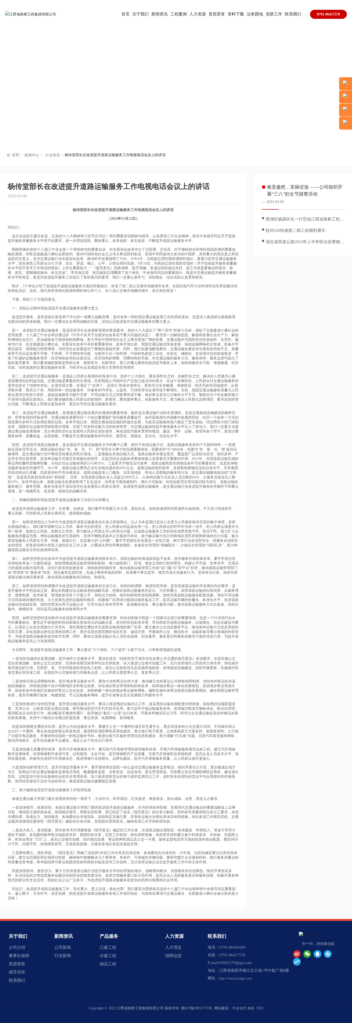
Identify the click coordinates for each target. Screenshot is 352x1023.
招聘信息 (173, 955)
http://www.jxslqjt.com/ (235, 978)
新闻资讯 (63, 936)
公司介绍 (17, 947)
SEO (259, 1008)
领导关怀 (17, 972)
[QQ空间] (328, 954)
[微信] (307, 954)
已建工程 (108, 947)
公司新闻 (62, 947)
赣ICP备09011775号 (196, 1008)
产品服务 (109, 936)
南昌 (251, 1008)
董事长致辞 (19, 955)
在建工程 (108, 955)
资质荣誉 (17, 964)
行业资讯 (52, 155)
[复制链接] (297, 962)
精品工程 (108, 964)
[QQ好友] (317, 954)
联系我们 (17, 980)
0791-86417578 (328, 14)
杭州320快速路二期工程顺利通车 (295, 230)
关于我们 (18, 936)
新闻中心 (31, 155)
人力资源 (174, 936)
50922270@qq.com (235, 963)
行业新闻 (62, 955)
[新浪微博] (297, 954)
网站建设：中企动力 (230, 1008)
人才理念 (173, 947)
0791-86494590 (232, 947)
